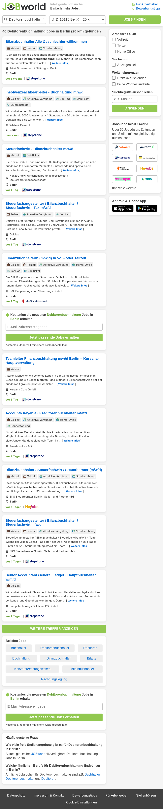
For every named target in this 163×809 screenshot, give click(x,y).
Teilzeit (122, 45)
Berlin (65, 31)
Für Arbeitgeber (147, 4)
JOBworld (38, 754)
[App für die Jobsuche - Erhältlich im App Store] (123, 208)
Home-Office (126, 51)
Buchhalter (18, 648)
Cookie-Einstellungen (81, 802)
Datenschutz (16, 795)
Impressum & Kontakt (49, 795)
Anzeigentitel (126, 65)
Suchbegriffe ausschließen (132, 92)
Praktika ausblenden (131, 78)
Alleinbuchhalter (82, 669)
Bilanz (91, 658)
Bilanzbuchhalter (59, 658)
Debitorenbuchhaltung (26, 31)
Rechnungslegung (54, 679)
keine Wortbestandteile (133, 84)
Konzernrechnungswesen (32, 669)
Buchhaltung (21, 658)
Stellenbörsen (146, 795)
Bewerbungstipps (148, 8)
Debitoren (90, 648)
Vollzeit (122, 39)
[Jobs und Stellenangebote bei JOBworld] (24, 6)
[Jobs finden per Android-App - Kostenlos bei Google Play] (146, 208)
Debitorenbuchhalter (54, 648)
